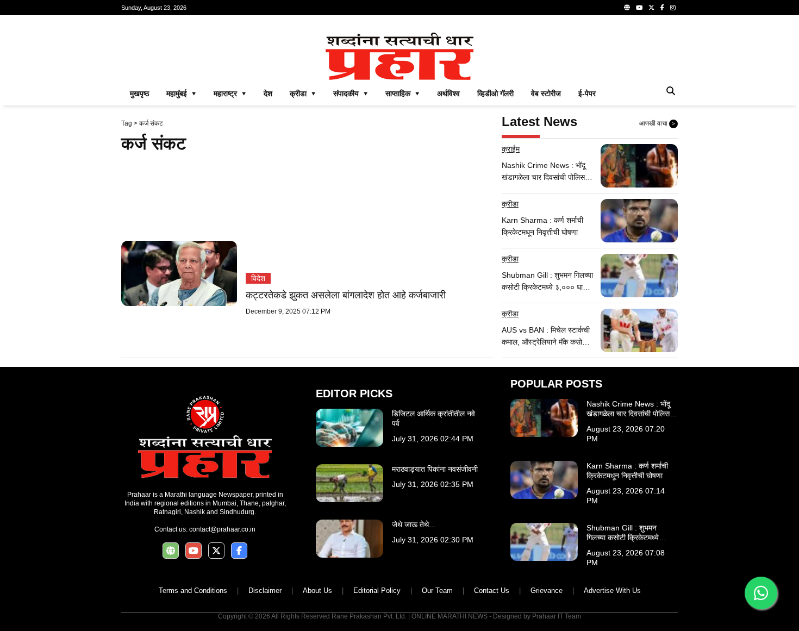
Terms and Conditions (193, 590)
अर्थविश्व (448, 93)
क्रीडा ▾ (303, 93)
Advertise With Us (612, 590)
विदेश (258, 278)
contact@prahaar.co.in (222, 529)
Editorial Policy (377, 590)
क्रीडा (510, 203)
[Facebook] (662, 7)
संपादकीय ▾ (350, 93)
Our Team (437, 590)
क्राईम (511, 149)
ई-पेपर (587, 93)
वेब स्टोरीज (546, 93)
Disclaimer (265, 590)
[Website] (627, 7)
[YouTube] (639, 7)
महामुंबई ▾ (181, 93)
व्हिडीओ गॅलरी (495, 93)
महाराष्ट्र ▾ (230, 93)
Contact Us (491, 590)
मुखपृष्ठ (139, 93)
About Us (317, 590)
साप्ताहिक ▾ (402, 93)
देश (268, 93)
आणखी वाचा (657, 123)
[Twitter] (651, 7)
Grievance (546, 590)
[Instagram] (673, 7)
